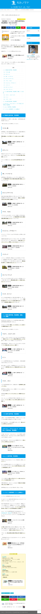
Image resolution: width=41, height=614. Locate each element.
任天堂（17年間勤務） (31, 55)
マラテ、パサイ (8, 99)
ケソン (6, 97)
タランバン (7, 74)
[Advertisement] (33, 18)
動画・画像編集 (16, 7)
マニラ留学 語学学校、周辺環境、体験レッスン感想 (13, 92)
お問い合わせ (28, 7)
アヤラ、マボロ (8, 80)
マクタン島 (7, 72)
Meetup (9, 512)
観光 (24, 7)
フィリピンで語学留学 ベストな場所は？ (11, 109)
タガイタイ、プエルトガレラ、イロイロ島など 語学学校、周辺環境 (13, 104)
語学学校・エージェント (6, 593)
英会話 (12, 593)
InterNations (3, 512)
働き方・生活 (20, 7)
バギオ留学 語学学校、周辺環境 (10, 101)
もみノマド (19, 612)
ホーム (12, 7)
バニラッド (7, 85)
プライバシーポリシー (8, 612)
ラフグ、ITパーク (8, 89)
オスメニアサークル (8, 78)
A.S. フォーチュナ (8, 87)
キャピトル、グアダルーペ (10, 82)
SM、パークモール (8, 76)
